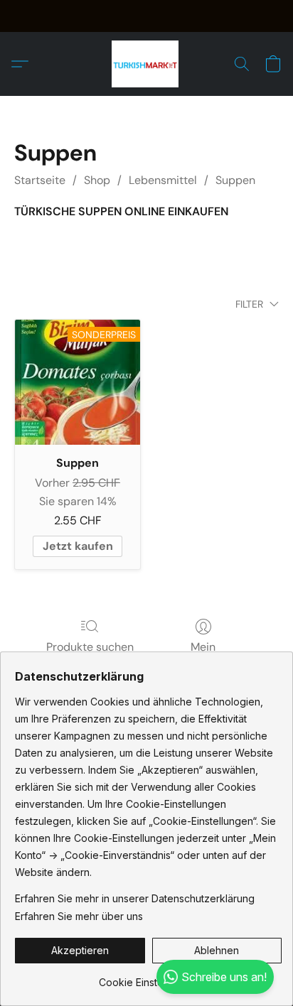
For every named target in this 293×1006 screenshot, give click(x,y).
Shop (97, 180)
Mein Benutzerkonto (203, 655)
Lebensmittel (163, 180)
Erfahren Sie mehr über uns (79, 916)
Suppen (235, 180)
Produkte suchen (90, 646)
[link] (148, 977)
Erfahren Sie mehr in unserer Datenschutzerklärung (135, 898)
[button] (147, 64)
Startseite (39, 180)
